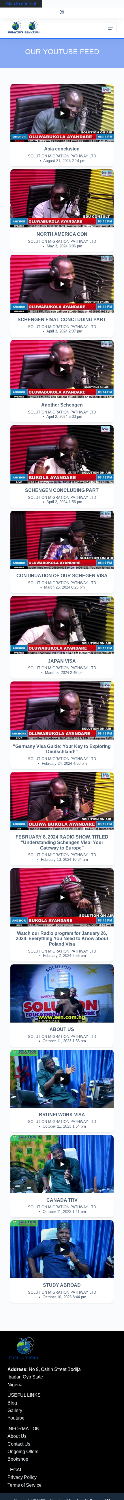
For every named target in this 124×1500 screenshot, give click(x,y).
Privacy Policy (22, 1477)
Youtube (16, 1418)
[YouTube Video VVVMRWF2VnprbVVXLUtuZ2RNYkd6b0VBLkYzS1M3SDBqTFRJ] (62, 284)
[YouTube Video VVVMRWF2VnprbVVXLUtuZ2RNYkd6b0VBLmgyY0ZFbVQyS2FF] (62, 369)
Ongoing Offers (22, 1451)
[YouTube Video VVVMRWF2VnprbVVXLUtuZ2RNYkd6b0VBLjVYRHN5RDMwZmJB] (62, 198)
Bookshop (17, 1459)
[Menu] (111, 28)
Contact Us (18, 1444)
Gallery (14, 1410)
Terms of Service (24, 1485)
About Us (17, 1436)
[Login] (62, 12)
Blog (12, 1402)
